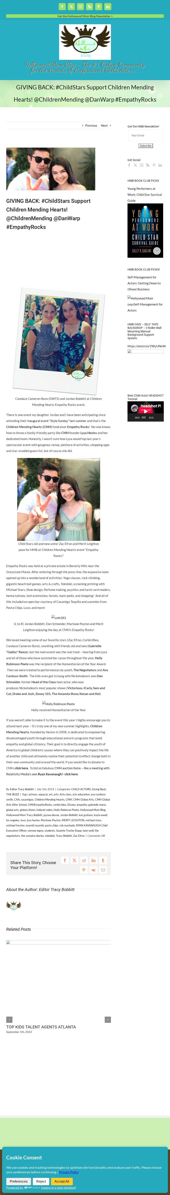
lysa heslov (33, 820)
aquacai (43, 794)
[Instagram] (141, 165)
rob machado (67, 825)
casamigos (27, 799)
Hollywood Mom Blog (93, 809)
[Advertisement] (54, 144)
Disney (71, 804)
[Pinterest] (154, 165)
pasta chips (51, 825)
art (50, 794)
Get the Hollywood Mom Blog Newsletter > (85, 16)
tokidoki (50, 835)
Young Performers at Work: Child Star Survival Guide (145, 194)
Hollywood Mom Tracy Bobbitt (24, 815)
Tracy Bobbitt (64, 835)
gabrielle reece (97, 804)
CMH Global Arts (83, 799)
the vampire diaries (32, 835)
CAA (17, 799)
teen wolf (88, 830)
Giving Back (99, 789)
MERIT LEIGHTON (73, 820)
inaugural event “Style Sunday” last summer (56, 421)
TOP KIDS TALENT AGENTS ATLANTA (41, 1026)
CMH (69, 799)
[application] (146, 411)
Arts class (65, 794)
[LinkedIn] (160, 165)
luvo (23, 820)
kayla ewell (100, 815)
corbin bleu (59, 804)
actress (33, 794)
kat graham (86, 815)
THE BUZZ (12, 794)
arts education (81, 794)
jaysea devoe (51, 815)
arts (56, 794)
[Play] (133, 417)
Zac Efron (79, 835)
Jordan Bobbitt (69, 815)
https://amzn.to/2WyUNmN (147, 346)
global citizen (27, 809)
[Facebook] (129, 165)
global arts (12, 809)
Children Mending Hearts (49, 799)
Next (104, 125)
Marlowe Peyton (51, 820)
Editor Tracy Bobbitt (22, 789)
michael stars (93, 820)
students (50, 830)
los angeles (12, 820)
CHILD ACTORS (81, 789)
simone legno (35, 830)
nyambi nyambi (35, 825)
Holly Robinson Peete (66, 809)
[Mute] (157, 417)
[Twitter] (135, 165)
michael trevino (15, 825)
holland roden (44, 809)
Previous (91, 125)
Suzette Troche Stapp (68, 830)
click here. (21, 768)
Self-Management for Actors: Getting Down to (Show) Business (144, 283)
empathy (82, 804)
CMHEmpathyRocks (40, 804)
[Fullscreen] (161, 417)
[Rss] (147, 165)
